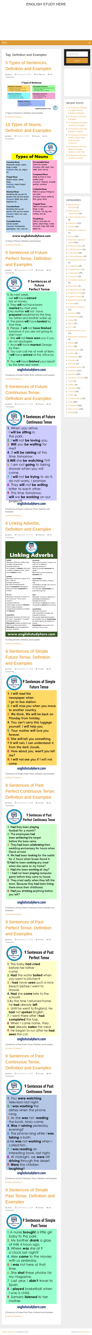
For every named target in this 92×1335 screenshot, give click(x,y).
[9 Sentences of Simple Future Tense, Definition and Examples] (31, 723)
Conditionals (73, 266)
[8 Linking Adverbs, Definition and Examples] (31, 589)
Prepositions (73, 357)
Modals (71, 343)
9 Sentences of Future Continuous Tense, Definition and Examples (28, 392)
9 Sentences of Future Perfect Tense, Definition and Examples (28, 258)
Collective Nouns (75, 249)
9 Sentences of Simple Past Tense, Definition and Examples (30, 1196)
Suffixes (71, 385)
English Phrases (74, 297)
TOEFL (71, 395)
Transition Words (75, 398)
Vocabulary (72, 405)
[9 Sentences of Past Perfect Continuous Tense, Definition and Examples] (31, 857)
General (71, 303)
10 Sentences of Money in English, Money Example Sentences (77, 110)
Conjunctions (73, 273)
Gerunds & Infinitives (76, 307)
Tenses (41, 270)
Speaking (72, 374)
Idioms (70, 324)
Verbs (70, 402)
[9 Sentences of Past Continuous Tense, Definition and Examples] (31, 1127)
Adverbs (41, 535)
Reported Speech (75, 367)
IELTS (70, 327)
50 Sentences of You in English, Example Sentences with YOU (77, 149)
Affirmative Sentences (77, 230)
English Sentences (75, 300)
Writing (71, 412)
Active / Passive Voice (77, 217)
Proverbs (71, 364)
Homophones (73, 317)
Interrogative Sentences (77, 337)
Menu (4, 43)
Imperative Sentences (76, 331)
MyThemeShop (84, 1332)
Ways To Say (73, 409)
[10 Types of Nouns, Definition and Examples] (31, 190)
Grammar (72, 313)
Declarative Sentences (77, 280)
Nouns (37, 136)
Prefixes (71, 353)
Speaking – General (76, 378)
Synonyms (72, 388)
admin (9, 74)
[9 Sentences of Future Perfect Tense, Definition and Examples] (31, 324)
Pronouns (72, 360)
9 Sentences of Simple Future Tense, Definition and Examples (27, 657)
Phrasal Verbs (73, 350)
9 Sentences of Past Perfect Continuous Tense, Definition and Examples (30, 791)
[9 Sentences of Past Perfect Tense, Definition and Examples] (31, 994)
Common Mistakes (75, 256)
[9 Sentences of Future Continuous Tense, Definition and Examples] (31, 458)
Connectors (72, 276)
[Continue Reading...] (13, 117)
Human (71, 320)
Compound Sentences (77, 260)
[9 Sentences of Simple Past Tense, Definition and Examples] (31, 1262)
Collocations (73, 253)
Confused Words (75, 269)
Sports (70, 381)
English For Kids (74, 293)
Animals (71, 236)
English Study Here (46, 4)
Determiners (73, 286)
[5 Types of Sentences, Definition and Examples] (31, 95)
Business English (75, 246)
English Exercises (75, 290)
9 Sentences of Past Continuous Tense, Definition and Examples (28, 1062)
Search (77, 60)
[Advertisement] (46, 24)
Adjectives (72, 223)
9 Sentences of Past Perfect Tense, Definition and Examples (28, 928)
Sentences (40, 74)
